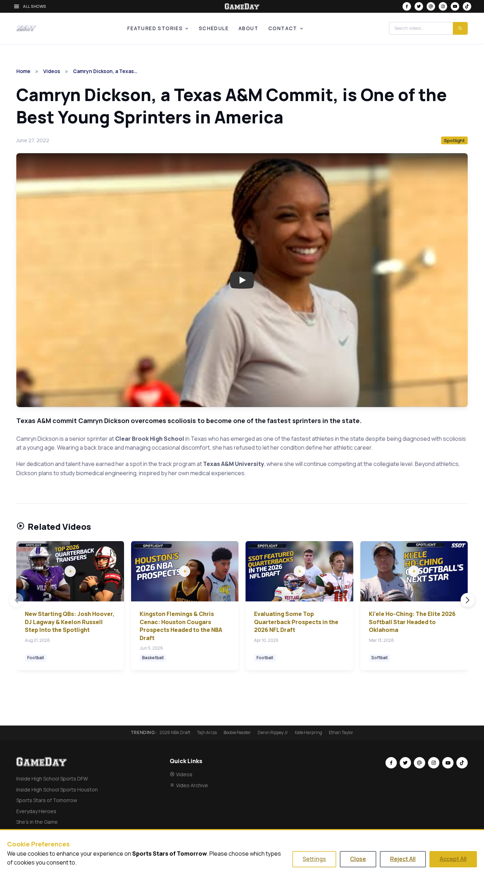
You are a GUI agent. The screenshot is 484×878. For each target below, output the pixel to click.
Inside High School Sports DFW (52, 778)
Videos (51, 71)
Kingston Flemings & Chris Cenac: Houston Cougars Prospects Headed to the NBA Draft (181, 625)
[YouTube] (455, 6)
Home (23, 71)
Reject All (403, 859)
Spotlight (454, 140)
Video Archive (192, 785)
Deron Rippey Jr (273, 732)
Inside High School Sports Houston (57, 789)
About (248, 28)
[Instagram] (443, 6)
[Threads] (431, 6)
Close (358, 859)
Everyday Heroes (36, 811)
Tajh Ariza (207, 732)
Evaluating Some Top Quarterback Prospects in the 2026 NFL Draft (296, 622)
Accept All (453, 859)
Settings (314, 859)
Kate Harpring (308, 732)
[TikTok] (467, 6)
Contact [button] (282, 28)
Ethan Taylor (341, 732)
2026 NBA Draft (174, 732)
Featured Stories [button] (154, 28)
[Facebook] (407, 6)
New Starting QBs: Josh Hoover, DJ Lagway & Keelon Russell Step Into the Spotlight (69, 622)
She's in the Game (37, 821)
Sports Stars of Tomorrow (46, 800)
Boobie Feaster (237, 732)
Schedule (214, 28)
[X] (419, 6)
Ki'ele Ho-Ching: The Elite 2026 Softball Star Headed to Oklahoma (412, 622)
